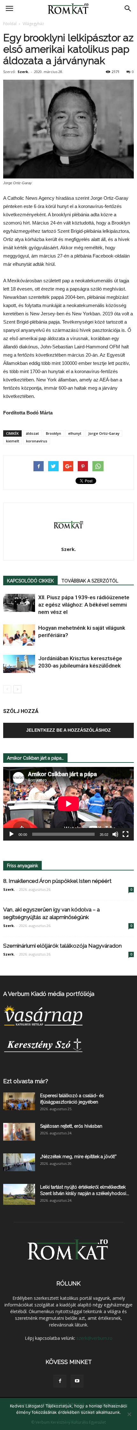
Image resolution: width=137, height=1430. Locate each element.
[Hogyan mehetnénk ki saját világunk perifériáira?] (19, 635)
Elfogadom (68, 1420)
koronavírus (36, 441)
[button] (128, 8)
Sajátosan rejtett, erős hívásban (71, 1126)
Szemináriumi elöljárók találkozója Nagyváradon (62, 946)
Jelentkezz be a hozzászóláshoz (68, 730)
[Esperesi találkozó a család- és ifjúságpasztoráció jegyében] (19, 1101)
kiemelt (12, 441)
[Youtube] (77, 1381)
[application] (68, 803)
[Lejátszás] (11, 834)
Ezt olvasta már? (25, 1081)
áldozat (32, 433)
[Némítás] (115, 834)
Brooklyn (53, 433)
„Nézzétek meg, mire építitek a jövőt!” (78, 1156)
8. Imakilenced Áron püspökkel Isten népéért (57, 881)
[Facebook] (60, 1381)
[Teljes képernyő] (125, 834)
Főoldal (10, 23)
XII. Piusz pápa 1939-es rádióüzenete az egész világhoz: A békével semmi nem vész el (83, 604)
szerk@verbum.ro (94, 1338)
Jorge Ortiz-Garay (103, 433)
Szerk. (23, 71)
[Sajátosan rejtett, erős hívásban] (19, 1132)
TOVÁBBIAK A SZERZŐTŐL (89, 580)
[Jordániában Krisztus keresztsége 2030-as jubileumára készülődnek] (19, 664)
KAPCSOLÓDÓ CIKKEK (30, 580)
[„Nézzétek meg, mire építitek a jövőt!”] (19, 1162)
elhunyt (74, 433)
